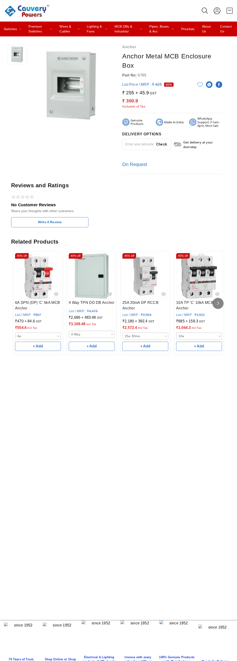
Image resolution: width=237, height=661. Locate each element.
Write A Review (50, 222)
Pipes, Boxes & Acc (159, 29)
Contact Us (226, 29)
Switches (10, 29)
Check (161, 144)
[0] (229, 10)
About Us (206, 29)
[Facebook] (219, 84)
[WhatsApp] (209, 84)
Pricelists (188, 29)
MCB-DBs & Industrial (123, 29)
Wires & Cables (65, 29)
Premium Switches (35, 29)
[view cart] (229, 10)
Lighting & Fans (94, 29)
